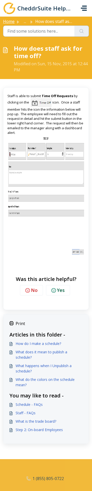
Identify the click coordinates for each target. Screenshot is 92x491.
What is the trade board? (36, 421)
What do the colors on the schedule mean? (45, 382)
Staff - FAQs (26, 412)
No (34, 290)
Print (20, 323)
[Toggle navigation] (84, 8)
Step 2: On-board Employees (39, 429)
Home (9, 21)
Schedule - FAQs (29, 404)
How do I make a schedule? (38, 343)
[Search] (81, 31)
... (25, 21)
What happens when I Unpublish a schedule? (44, 368)
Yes (61, 290)
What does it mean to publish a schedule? (41, 355)
